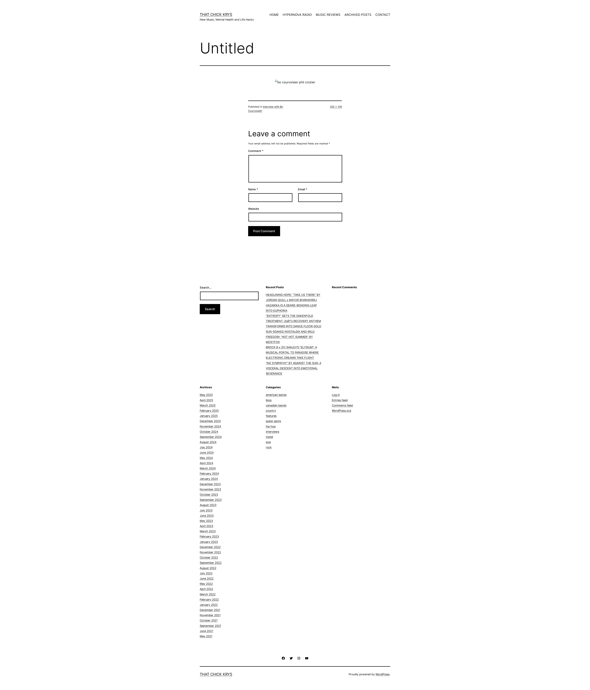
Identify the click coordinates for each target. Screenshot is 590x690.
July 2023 (206, 510)
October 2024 (209, 431)
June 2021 (206, 631)
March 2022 (208, 594)
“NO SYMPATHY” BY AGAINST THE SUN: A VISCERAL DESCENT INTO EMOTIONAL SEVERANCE (293, 368)
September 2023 (211, 499)
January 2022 (209, 604)
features (271, 415)
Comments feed (342, 405)
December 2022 (210, 547)
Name (253, 189)
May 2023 (206, 520)
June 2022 (207, 578)
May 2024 (206, 457)
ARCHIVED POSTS (357, 15)
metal (269, 436)
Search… (205, 287)
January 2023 (209, 541)
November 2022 (210, 552)
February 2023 (209, 536)
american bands (276, 394)
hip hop (271, 426)
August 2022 (208, 568)
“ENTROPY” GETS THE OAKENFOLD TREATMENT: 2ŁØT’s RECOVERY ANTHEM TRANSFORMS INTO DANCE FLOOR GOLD (293, 321)
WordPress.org (341, 410)
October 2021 (209, 620)
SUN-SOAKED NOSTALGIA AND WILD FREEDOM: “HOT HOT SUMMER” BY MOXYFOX (290, 337)
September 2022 (211, 562)
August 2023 (208, 505)
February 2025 (209, 410)
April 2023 (206, 526)
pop (268, 442)
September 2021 (210, 625)
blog (268, 400)
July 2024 (206, 447)
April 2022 (206, 589)
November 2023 (210, 489)
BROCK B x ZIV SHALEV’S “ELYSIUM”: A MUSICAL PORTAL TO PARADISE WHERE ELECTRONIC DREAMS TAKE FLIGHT (292, 352)
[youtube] (306, 658)
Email (302, 189)
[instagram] (299, 658)
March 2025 (208, 405)
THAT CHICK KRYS (216, 14)
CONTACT (382, 15)
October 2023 (209, 494)
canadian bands (276, 405)
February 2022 (209, 599)
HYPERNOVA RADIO (297, 15)
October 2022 (209, 557)
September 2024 (211, 436)
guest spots (273, 421)
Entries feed (340, 400)
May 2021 (206, 636)
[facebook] (283, 658)
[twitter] (291, 658)
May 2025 (206, 394)
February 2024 (209, 473)
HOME (274, 15)
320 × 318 (336, 106)
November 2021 (210, 615)
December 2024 (210, 421)
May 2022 (206, 583)
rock (269, 447)
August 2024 (208, 442)
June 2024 (207, 452)
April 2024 (206, 463)
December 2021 (210, 610)
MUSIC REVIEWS (328, 15)
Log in (336, 394)
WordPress (382, 674)
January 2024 (209, 478)
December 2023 (210, 484)
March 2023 (208, 531)
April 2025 (206, 400)
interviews (272, 431)
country (271, 410)
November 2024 (210, 426)
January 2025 (209, 415)
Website (253, 208)
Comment (255, 151)
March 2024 (208, 468)
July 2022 (206, 573)
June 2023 (207, 515)
